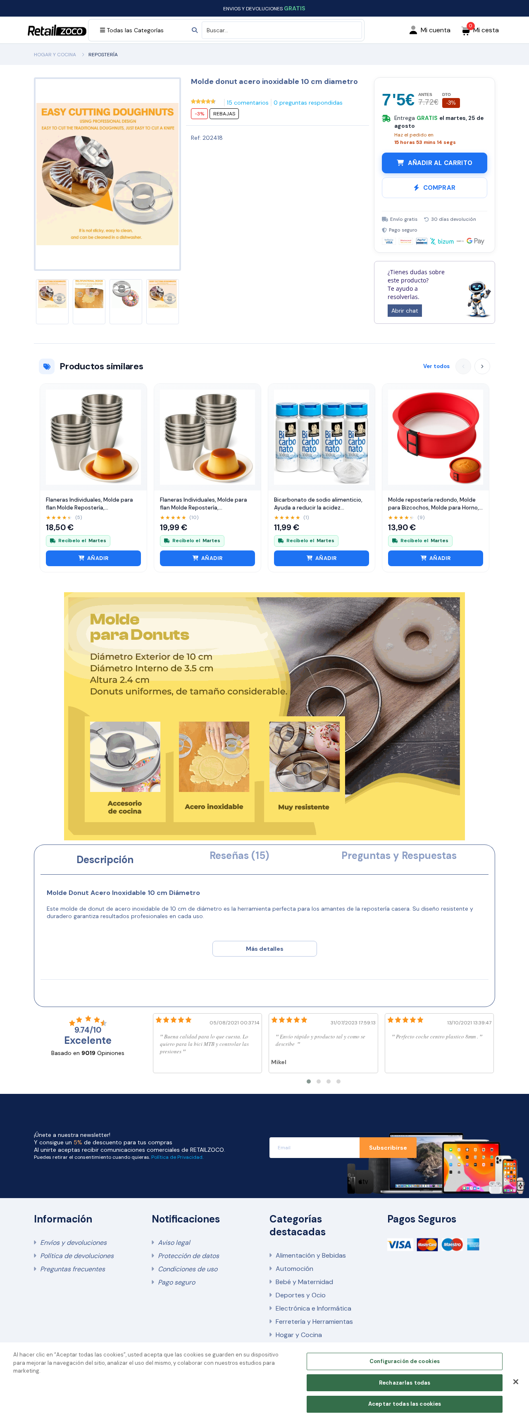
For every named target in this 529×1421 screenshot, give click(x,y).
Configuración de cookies (404, 1361)
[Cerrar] (516, 1382)
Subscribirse (388, 1147)
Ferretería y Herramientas (314, 1321)
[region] (264, 1381)
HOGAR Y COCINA (55, 54)
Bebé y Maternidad (304, 1281)
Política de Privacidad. (177, 1157)
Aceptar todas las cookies (404, 1403)
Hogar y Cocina (299, 1334)
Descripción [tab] (104, 859)
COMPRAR (439, 188)
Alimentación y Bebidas (311, 1255)
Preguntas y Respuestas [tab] (399, 855)
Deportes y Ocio (301, 1295)
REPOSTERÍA (103, 54)
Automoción (294, 1268)
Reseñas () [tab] (239, 855)
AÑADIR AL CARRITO (440, 163)
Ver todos (436, 366)
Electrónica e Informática (313, 1308)
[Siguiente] (482, 366)
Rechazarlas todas (404, 1382)
